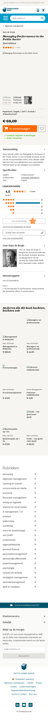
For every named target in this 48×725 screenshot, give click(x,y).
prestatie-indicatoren (30, 178)
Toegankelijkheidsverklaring (23, 690)
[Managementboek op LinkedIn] (17, 705)
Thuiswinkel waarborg (24, 679)
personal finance (11, 549)
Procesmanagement (12, 393)
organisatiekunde (11, 544)
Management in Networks (10, 347)
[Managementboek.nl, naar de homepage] (11, 11)
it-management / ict (13, 512)
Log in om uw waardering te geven (17, 227)
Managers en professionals (33, 347)
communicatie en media (15, 488)
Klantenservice (11, 616)
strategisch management (15, 577)
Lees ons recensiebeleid (13, 238)
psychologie (8, 568)
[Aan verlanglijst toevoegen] (41, 128)
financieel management (14, 497)
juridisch (7, 516)
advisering (8, 474)
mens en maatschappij (14, 530)
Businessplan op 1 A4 (11, 440)
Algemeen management (14, 26)
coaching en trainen (12, 483)
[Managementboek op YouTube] (24, 705)
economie (7, 493)
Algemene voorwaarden (14, 683)
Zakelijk (7, 622)
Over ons (33, 694)
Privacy (39, 683)
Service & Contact (19, 694)
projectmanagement (13, 563)
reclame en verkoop (12, 573)
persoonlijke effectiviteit (14, 558)
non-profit (8, 535)
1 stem (17, 48)
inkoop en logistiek (12, 502)
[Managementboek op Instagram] (31, 705)
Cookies (13, 687)
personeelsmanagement (15, 554)
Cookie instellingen (27, 687)
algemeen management (15, 479)
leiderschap (8, 521)
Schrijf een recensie (15, 232)
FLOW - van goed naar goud (35, 440)
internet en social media (15, 507)
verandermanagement (14, 582)
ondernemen (9, 540)
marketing (8, 526)
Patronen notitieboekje (33, 394)
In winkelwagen (19, 128)
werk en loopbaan (11, 587)
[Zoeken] (42, 18)
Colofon (30, 683)
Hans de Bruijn (9, 32)
